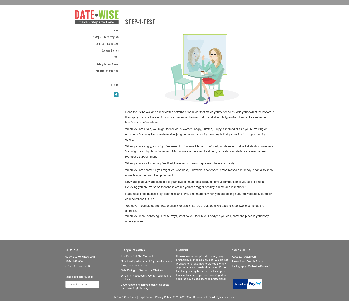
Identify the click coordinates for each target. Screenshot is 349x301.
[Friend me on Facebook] (116, 94)
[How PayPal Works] (247, 288)
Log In (115, 84)
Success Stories (110, 50)
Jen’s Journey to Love (107, 43)
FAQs (116, 57)
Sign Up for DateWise (107, 71)
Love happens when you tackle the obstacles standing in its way (145, 286)
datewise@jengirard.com (80, 256)
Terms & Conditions (125, 297)
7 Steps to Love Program (106, 37)
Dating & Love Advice (107, 64)
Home (116, 30)
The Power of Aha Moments (137, 256)
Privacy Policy (163, 297)
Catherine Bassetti (259, 266)
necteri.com (250, 256)
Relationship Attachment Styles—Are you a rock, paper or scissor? (146, 263)
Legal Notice (146, 297)
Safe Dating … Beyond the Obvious (142, 270)
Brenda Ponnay (255, 261)
